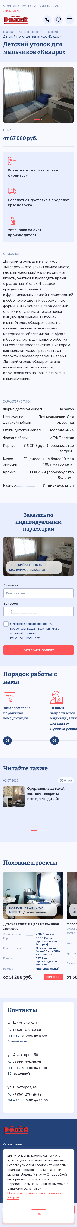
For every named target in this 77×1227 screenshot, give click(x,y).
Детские (52, 32)
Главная (9, 32)
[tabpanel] (38, 95)
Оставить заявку (38, 650)
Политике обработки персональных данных (34, 1195)
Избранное (58, 19)
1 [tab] (37, 119)
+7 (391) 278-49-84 (47, 19)
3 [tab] (40, 830)
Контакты (29, 6)
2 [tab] (41, 119)
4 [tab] (42, 830)
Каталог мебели (30, 32)
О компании (11, 6)
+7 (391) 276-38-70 (27, 1062)
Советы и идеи (49, 6)
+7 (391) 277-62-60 (27, 1030)
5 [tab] (45, 830)
